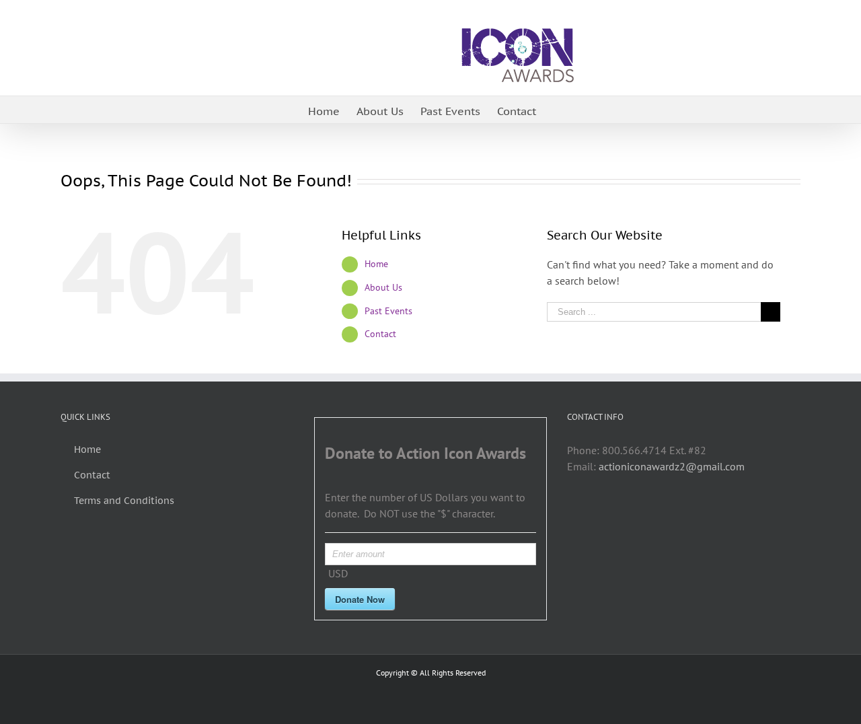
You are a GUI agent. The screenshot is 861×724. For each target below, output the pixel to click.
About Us (383, 287)
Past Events (388, 311)
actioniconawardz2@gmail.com (672, 466)
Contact (380, 334)
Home (376, 264)
